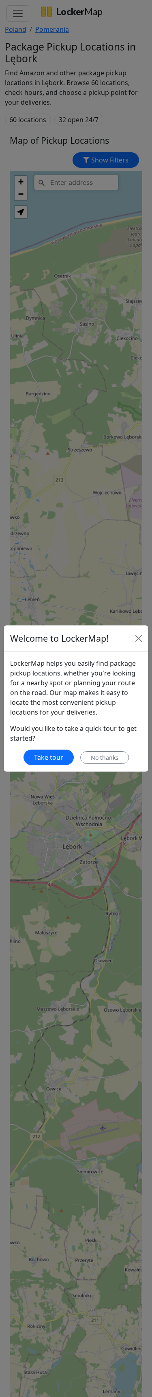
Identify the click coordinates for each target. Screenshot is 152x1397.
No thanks (104, 757)
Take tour (48, 757)
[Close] (138, 638)
